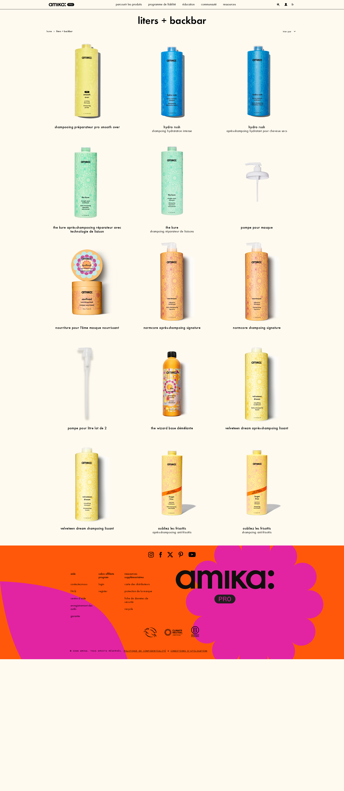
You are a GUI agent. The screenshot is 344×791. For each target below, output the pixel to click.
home (49, 31)
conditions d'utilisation (189, 651)
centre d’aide (78, 598)
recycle (129, 609)
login (101, 584)
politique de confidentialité (145, 651)
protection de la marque (138, 591)
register (103, 591)
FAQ (73, 591)
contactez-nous (79, 584)
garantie (75, 616)
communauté (209, 4)
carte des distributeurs (137, 584)
